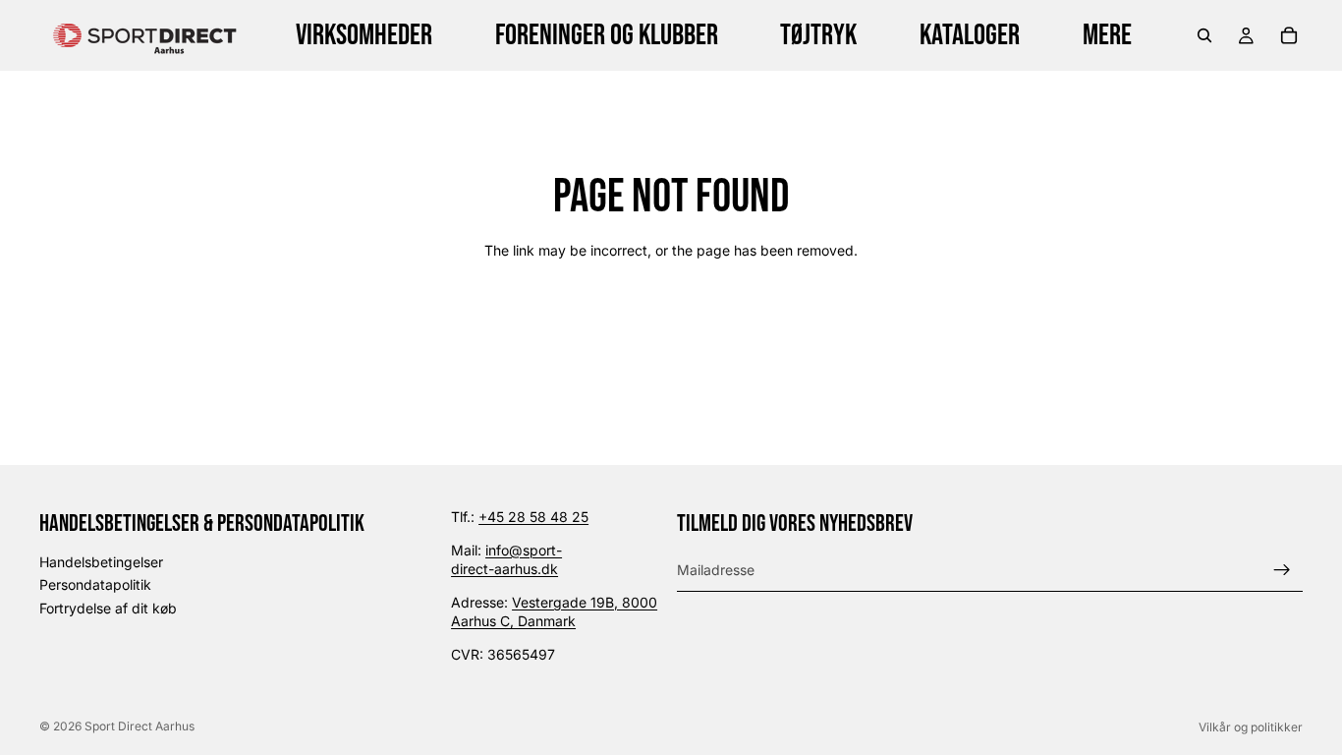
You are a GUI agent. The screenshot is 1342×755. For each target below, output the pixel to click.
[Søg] (1204, 35)
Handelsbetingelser (101, 560)
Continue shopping (671, 320)
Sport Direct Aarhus (139, 726)
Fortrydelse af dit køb (108, 608)
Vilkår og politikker (1251, 727)
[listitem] (1107, 35)
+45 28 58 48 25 (533, 516)
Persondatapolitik (95, 584)
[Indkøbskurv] (1289, 35)
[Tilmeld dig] (1282, 569)
